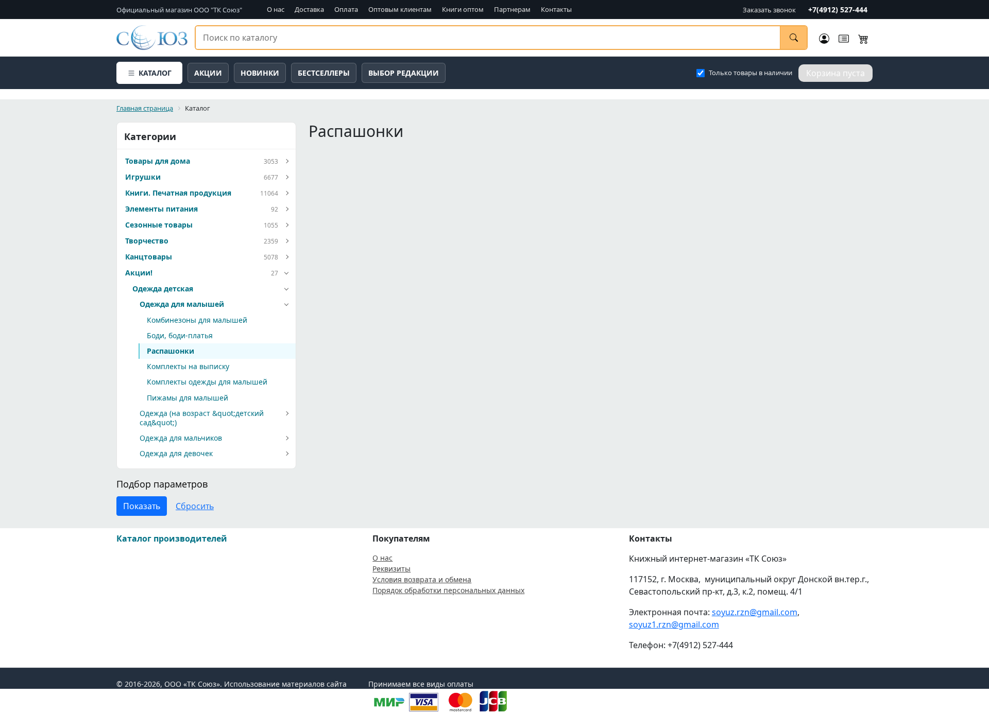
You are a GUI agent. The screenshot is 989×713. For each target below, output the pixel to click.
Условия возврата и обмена (421, 579)
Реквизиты (391, 568)
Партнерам (512, 9)
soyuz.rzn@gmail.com (754, 612)
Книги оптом (463, 9)
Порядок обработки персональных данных (448, 590)
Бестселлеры (324, 73)
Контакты (556, 9)
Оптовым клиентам (400, 9)
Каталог (155, 73)
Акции (208, 73)
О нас (275, 9)
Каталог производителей (171, 538)
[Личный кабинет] (824, 37)
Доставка (309, 9)
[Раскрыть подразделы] (286, 162)
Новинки (260, 73)
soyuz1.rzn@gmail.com (674, 624)
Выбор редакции (403, 73)
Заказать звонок (769, 9)
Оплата (346, 9)
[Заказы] (843, 37)
